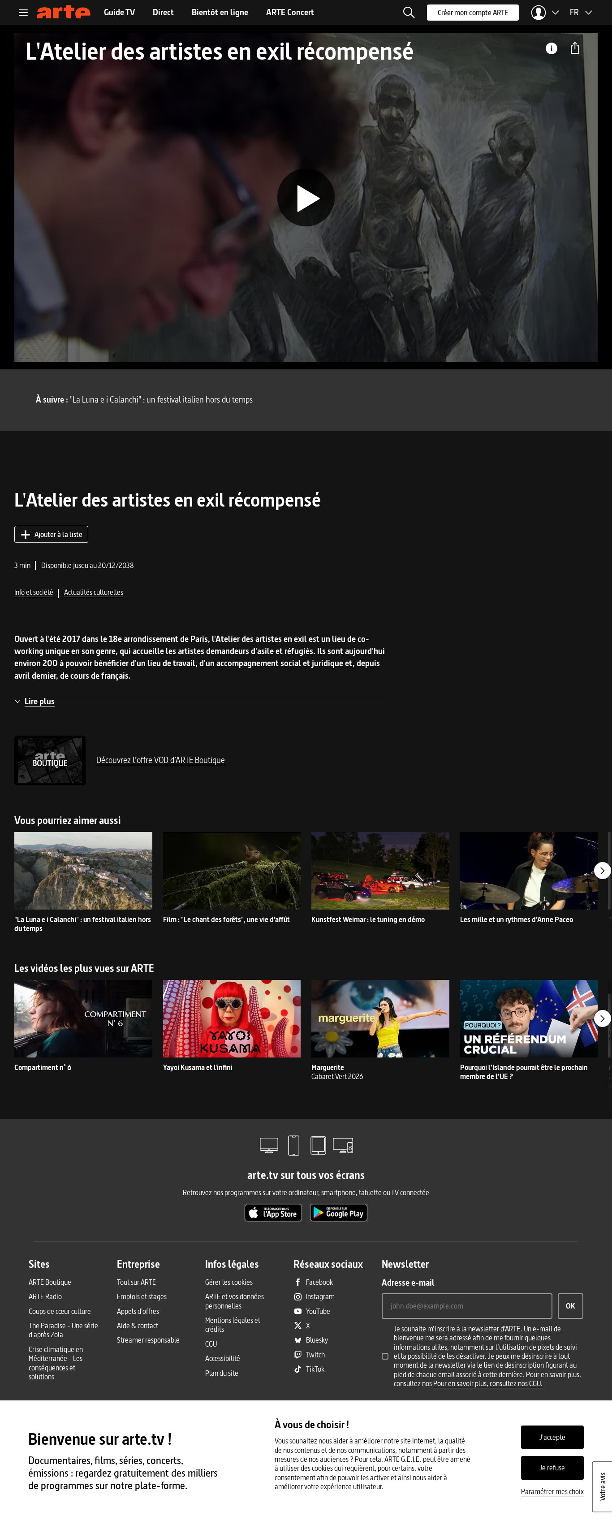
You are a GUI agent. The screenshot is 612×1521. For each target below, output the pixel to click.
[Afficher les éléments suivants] (603, 871)
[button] (409, 12)
